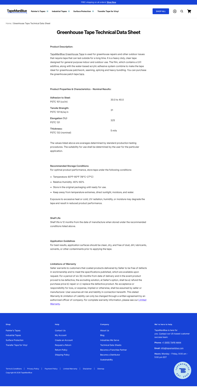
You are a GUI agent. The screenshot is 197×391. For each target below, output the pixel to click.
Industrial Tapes (61, 11)
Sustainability (106, 359)
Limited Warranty (70, 369)
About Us (104, 330)
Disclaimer (87, 369)
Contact (163, 333)
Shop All (161, 11)
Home (8, 23)
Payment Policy (51, 369)
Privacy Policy (33, 369)
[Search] (182, 11)
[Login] (175, 11)
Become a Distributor (110, 354)
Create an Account (64, 340)
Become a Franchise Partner (113, 350)
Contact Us (60, 330)
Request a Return (63, 345)
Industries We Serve (109, 340)
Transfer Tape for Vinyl (108, 11)
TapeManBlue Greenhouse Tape (67, 54)
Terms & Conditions (14, 369)
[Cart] (189, 11)
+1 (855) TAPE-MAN (171, 342)
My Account (60, 335)
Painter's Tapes (39, 11)
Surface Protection (83, 11)
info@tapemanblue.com (172, 348)
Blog (102, 335)
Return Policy (61, 350)
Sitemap (100, 369)
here (81, 74)
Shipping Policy (62, 354)
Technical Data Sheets (110, 345)
